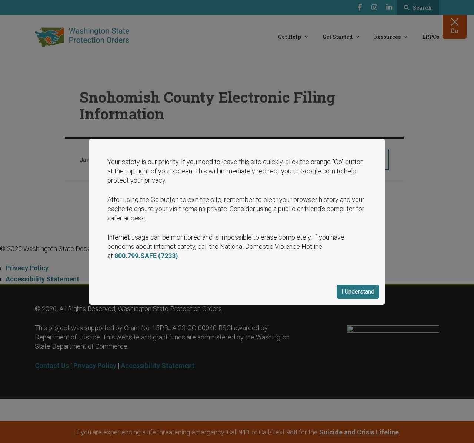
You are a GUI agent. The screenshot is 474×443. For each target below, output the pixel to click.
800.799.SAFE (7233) (146, 256)
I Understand (357, 291)
